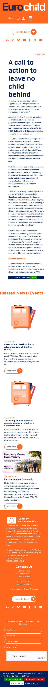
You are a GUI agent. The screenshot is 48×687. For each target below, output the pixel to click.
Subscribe (11, 647)
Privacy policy (31, 683)
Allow (34, 277)
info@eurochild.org (24, 584)
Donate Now (22, 599)
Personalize (17, 683)
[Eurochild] (24, 6)
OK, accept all (14, 679)
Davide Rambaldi (31, 589)
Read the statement (16, 258)
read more (11, 506)
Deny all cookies (35, 679)
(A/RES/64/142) (23, 200)
